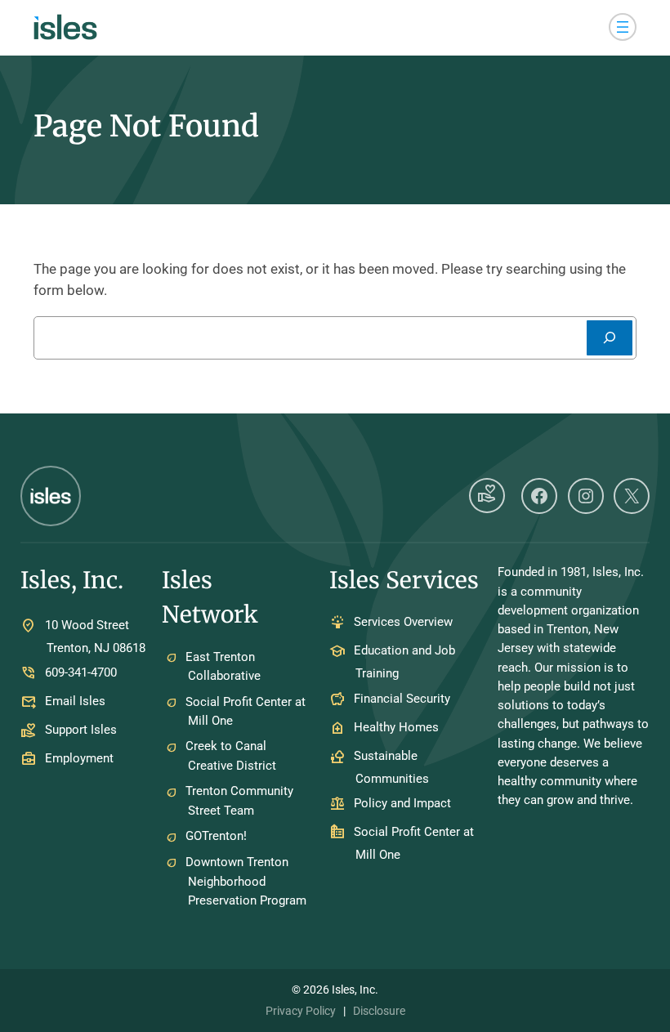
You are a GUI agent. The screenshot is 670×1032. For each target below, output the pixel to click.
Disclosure (379, 1010)
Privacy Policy (301, 1010)
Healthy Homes (396, 727)
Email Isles (75, 701)
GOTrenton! (216, 836)
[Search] (609, 337)
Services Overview (403, 622)
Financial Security (402, 698)
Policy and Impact (402, 803)
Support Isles (81, 729)
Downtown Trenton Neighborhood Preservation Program (245, 881)
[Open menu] (622, 27)
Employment (79, 758)
